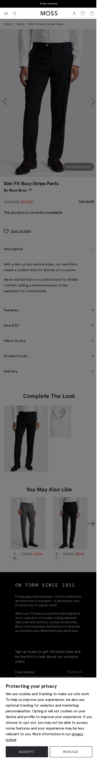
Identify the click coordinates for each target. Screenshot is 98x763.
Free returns (49, 3)
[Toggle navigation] (6, 13)
